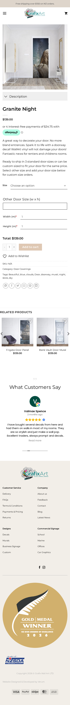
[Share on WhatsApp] (5, 286)
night (62, 274)
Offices (41, 546)
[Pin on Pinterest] (30, 286)
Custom (7, 552)
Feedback (43, 499)
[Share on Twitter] (18, 286)
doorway (45, 274)
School (41, 534)
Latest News (44, 517)
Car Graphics (44, 552)
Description (18, 96)
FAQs (5, 499)
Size (5, 185)
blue (22, 274)
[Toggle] (6, 96)
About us (42, 494)
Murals (6, 540)
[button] (5, 13)
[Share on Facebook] (12, 286)
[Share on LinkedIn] (36, 286)
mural (54, 274)
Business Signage (11, 546)
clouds (29, 274)
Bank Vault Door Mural (52, 350)
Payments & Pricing (13, 511)
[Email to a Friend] (24, 286)
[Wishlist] (63, 82)
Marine (41, 540)
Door (37, 274)
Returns (7, 517)
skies (5, 278)
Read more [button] (35, 440)
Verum (41, 681)
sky (11, 278)
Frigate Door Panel (17, 350)
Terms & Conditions (12, 505)
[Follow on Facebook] (39, 567)
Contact (42, 505)
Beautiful (14, 274)
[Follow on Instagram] (43, 567)
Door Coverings (22, 269)
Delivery (7, 494)
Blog (40, 511)
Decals (6, 534)
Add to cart (30, 247)
